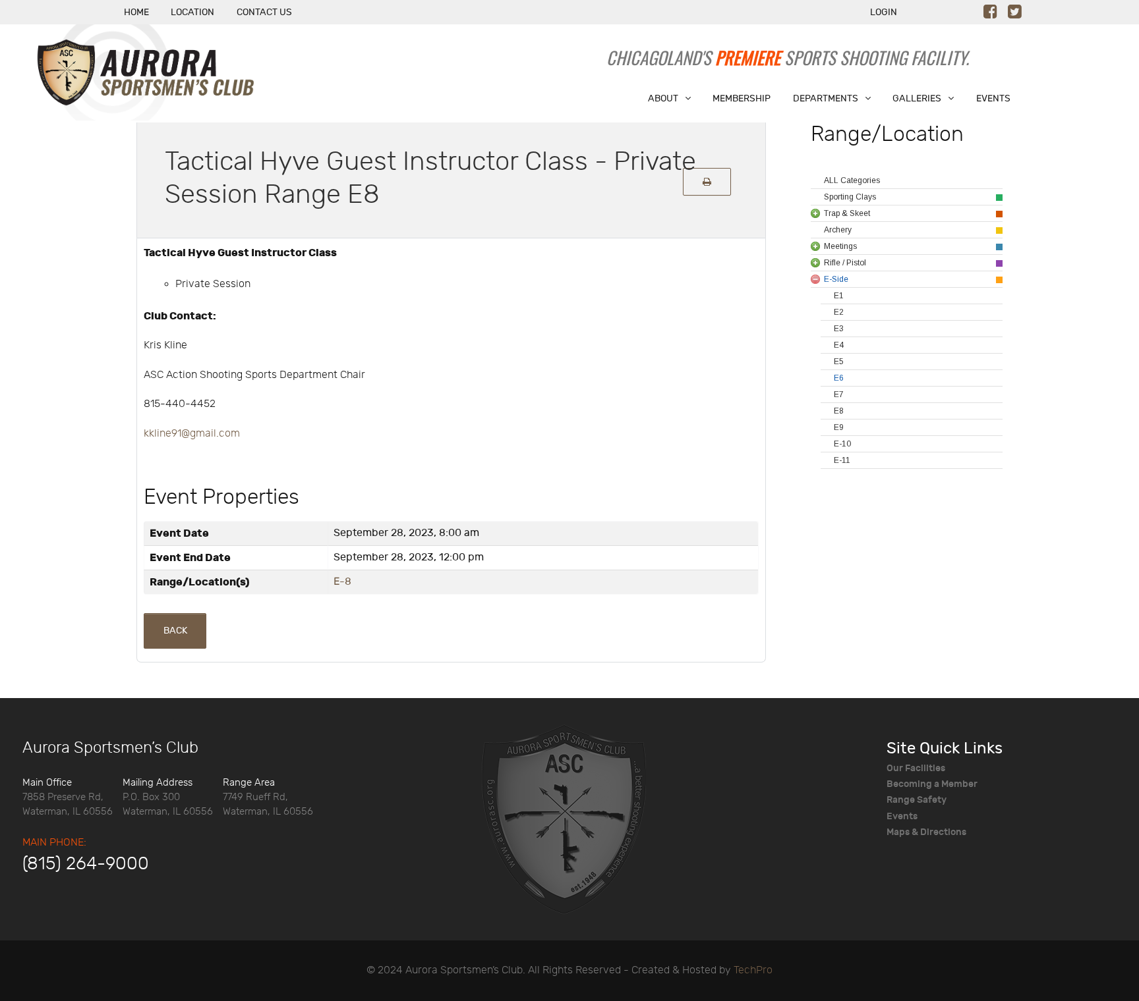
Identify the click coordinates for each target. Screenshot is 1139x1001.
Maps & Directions (926, 832)
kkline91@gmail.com (192, 433)
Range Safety (917, 799)
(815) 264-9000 (85, 864)
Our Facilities (916, 768)
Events (902, 816)
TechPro (753, 970)
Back (175, 630)
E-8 (342, 582)
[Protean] (563, 818)
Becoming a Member (932, 784)
